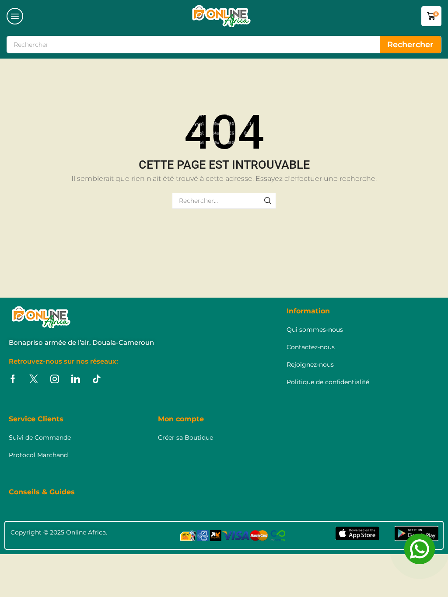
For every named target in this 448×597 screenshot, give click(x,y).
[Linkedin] (75, 379)
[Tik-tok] (96, 379)
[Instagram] (54, 379)
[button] (15, 16)
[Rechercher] (268, 201)
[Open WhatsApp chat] (419, 549)
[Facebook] (13, 379)
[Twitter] (33, 379)
